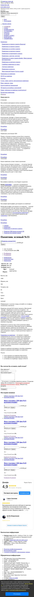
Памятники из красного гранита (11, 51)
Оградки (3, 78)
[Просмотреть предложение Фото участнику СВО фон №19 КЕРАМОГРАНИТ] (18, 439)
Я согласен (17, 594)
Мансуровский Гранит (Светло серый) (13, 71)
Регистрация (7, 21)
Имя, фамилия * (5, 369)
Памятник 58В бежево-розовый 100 (14, 231)
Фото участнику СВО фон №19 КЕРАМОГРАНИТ (15, 443)
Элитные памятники (8, 66)
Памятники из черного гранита (11, 46)
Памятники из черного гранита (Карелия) (13, 44)
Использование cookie (10, 550)
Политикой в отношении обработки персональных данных (15, 383)
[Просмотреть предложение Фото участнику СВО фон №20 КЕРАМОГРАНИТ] (18, 418)
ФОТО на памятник (6, 76)
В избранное (7, 253)
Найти (2, 16)
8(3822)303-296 (5, 5)
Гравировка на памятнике (8, 73)
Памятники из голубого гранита (11, 49)
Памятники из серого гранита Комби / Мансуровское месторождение (17, 59)
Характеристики (8, 259)
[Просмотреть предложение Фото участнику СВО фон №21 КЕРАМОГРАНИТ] (18, 397)
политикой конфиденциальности (18, 590)
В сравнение (7, 254)
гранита (23, 317)
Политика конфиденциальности (13, 549)
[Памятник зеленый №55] (8, 241)
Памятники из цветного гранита (11, 62)
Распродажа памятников (7, 92)
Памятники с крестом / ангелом (11, 56)
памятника (8, 184)
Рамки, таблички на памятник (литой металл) (13, 90)
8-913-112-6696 (13, 578)
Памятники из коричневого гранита (12, 53)
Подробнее (4, 126)
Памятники (4, 42)
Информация (7, 257)
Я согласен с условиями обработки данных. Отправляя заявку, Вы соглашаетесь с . (17, 383)
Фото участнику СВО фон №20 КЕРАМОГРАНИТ (15, 422)
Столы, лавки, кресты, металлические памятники (15, 80)
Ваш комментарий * (6, 372)
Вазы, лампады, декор (7, 83)
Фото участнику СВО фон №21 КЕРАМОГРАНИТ (15, 401)
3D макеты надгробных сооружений (11, 87)
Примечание (7, 260)
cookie (6, 590)
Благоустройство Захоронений (9, 85)
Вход (5, 19)
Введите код (23, 384)
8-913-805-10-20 (5, 7)
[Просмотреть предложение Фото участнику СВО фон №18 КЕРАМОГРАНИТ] (18, 460)
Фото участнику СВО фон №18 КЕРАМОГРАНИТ (15, 464)
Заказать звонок (6, 23)
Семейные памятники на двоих (11, 64)
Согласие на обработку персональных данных (17, 552)
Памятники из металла (8, 69)
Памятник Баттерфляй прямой (12, 233)
